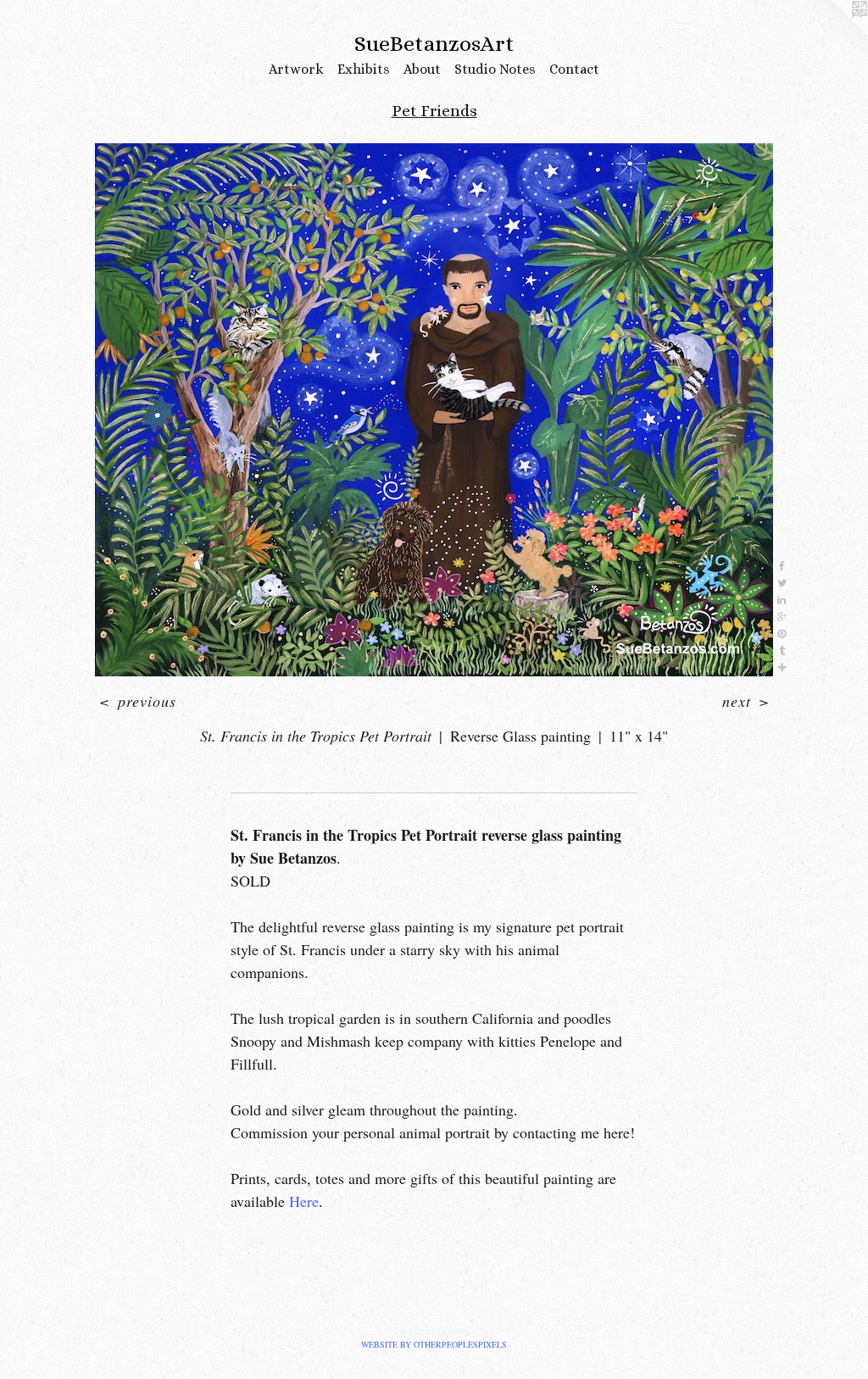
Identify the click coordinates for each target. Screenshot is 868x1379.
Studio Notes (495, 69)
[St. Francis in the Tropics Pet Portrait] (434, 409)
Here (304, 1201)
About (422, 69)
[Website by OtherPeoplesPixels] (834, 34)
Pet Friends (434, 111)
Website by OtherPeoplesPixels (434, 1344)
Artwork (296, 69)
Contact (574, 69)
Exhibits (363, 69)
